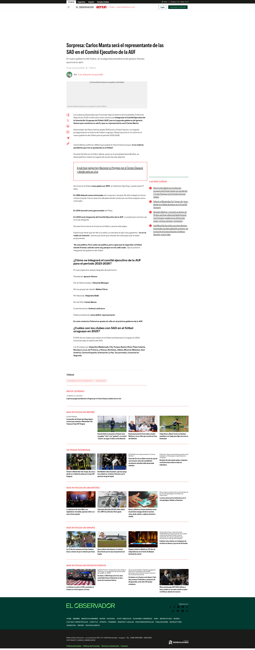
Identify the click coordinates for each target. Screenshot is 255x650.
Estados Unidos (103, 2)
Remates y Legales (126, 622)
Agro (156, 619)
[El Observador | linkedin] (173, 611)
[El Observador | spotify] (178, 611)
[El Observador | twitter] (170, 607)
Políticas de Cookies (73, 646)
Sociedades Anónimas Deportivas (80, 381)
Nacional (111, 619)
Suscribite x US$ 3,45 (178, 7)
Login (162, 7)
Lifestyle (94, 622)
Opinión (102, 622)
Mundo (177, 619)
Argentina (81, 2)
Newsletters (176, 622)
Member (76, 619)
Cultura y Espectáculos (77, 622)
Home (68, 619)
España (91, 2)
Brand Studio (166, 619)
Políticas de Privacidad (91, 646)
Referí (102, 619)
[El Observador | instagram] (178, 607)
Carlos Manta (101, 381)
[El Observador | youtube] (183, 607)
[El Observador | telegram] (182, 611)
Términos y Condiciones (110, 646)
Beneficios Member (89, 619)
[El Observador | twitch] (187, 611)
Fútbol (112, 7)
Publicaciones (161, 622)
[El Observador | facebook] (174, 607)
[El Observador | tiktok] (187, 607)
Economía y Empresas (142, 619)
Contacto (124, 646)
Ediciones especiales (144, 622)
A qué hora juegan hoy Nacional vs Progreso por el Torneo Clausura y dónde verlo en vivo (93, 399)
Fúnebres (112, 622)
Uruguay (71, 2)
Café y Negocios (124, 619)
